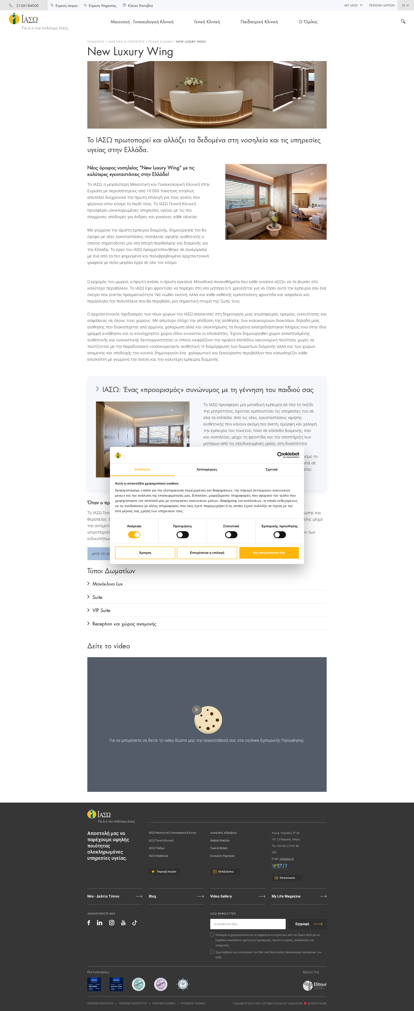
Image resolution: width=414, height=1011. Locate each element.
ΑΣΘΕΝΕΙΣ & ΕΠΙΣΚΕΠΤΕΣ (126, 41)
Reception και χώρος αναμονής (124, 623)
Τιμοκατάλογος (219, 848)
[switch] (183, 534)
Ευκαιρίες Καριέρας (222, 855)
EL (403, 5)
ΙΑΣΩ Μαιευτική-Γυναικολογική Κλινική (172, 832)
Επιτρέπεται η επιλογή (207, 552)
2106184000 (27, 5)
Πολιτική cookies (164, 1003)
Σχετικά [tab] (272, 469)
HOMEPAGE (96, 41)
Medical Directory (220, 840)
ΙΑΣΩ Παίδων (157, 848)
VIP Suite (101, 610)
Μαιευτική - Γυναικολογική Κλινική (142, 21)
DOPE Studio (319, 1003)
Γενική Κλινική (207, 21)
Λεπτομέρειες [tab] (207, 469)
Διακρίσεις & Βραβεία (223, 832)
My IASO (351, 5)
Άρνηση (145, 552)
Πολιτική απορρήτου (133, 1003)
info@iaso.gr (286, 858)
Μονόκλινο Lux (108, 583)
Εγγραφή (302, 924)
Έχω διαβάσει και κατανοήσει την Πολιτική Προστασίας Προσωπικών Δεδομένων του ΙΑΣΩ (268, 955)
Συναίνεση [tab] (142, 469)
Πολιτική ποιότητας (100, 1003)
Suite (97, 596)
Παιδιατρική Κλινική (259, 21)
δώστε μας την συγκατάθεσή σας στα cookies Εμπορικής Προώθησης (239, 740)
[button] (193, 1004)
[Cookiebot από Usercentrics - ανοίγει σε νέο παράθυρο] (280, 455)
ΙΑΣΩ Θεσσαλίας (158, 855)
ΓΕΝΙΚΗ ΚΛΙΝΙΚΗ (160, 41)
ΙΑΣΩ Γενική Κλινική (161, 840)
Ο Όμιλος (308, 21)
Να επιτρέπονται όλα (269, 552)
